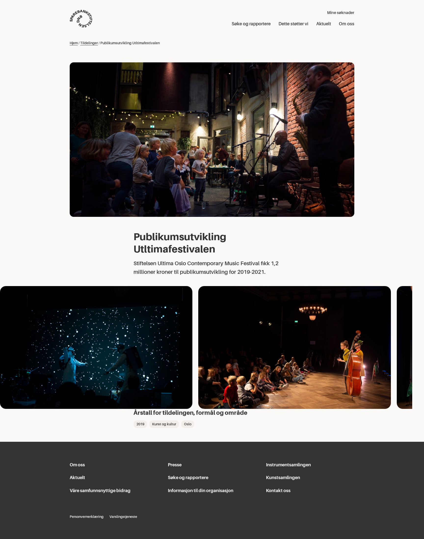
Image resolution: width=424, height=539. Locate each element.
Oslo (187, 424)
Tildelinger (89, 43)
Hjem (74, 43)
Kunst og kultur (164, 424)
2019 (140, 424)
